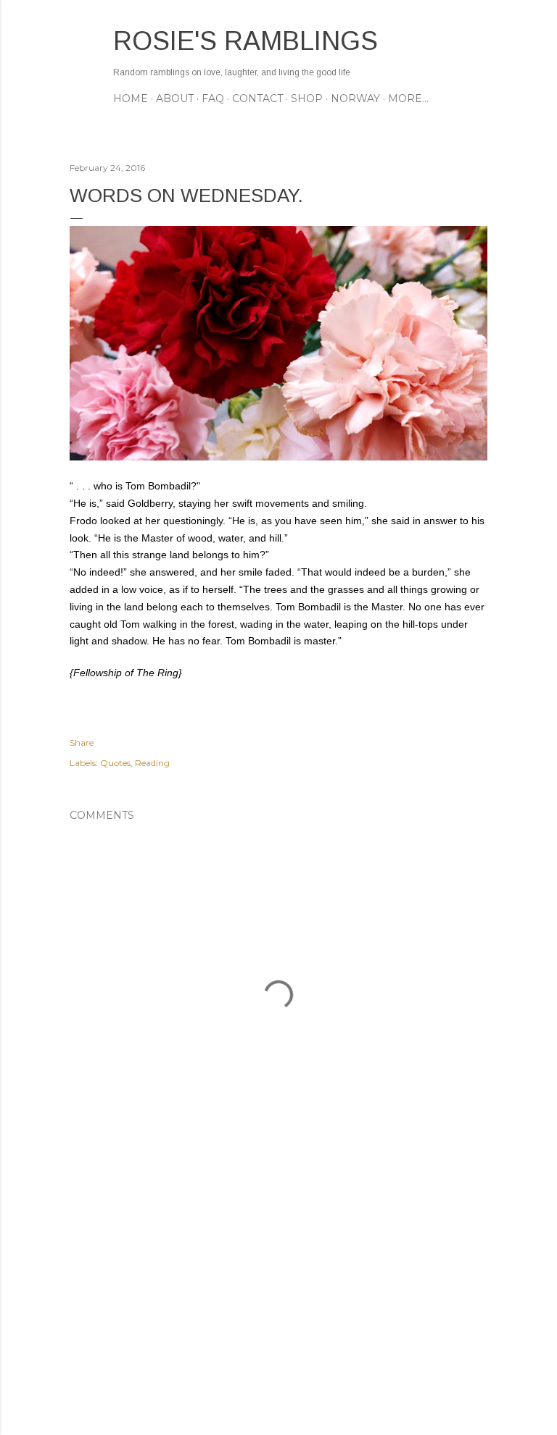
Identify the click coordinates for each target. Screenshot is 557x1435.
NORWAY (355, 98)
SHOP (307, 98)
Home (130, 98)
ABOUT (175, 98)
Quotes (115, 762)
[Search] (478, 40)
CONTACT (257, 98)
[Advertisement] (278, 1297)
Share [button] (82, 742)
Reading (152, 762)
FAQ (213, 98)
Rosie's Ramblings (245, 41)
